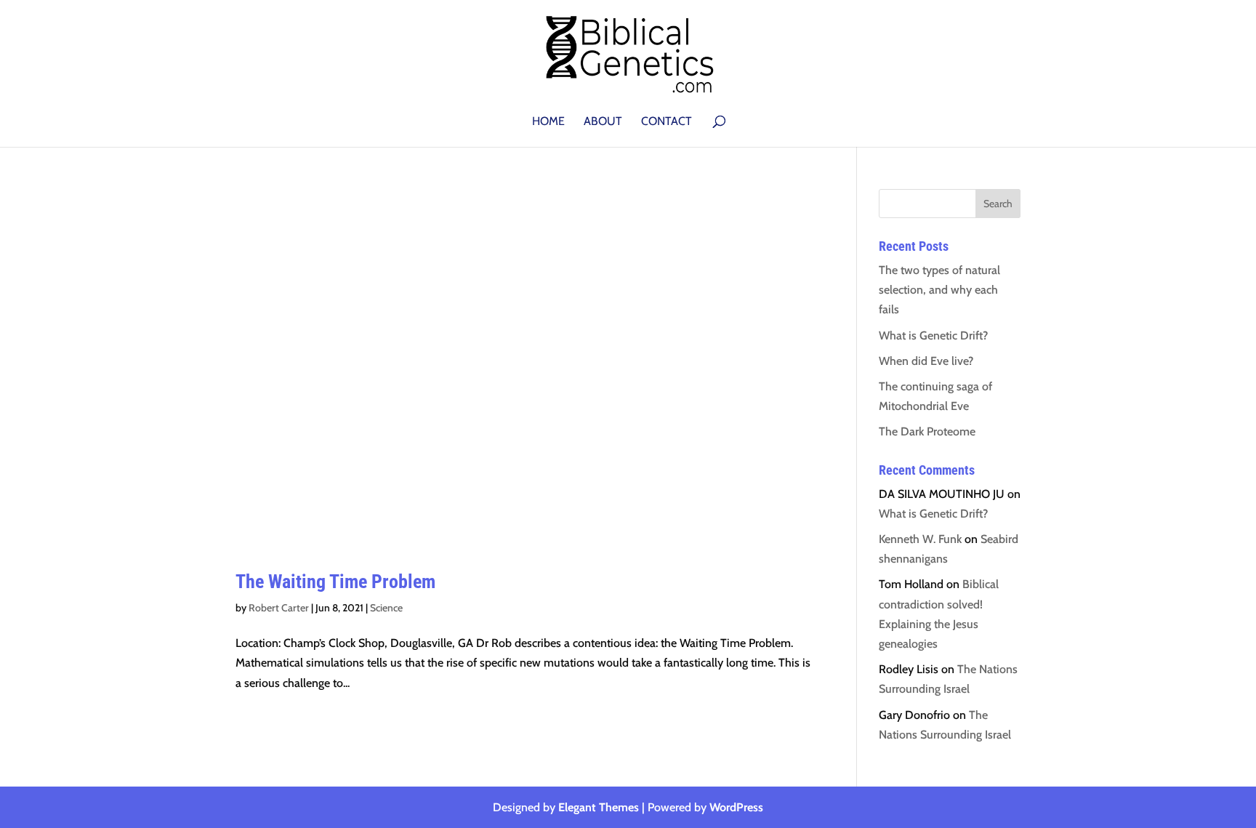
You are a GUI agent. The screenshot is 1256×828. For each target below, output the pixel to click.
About (603, 122)
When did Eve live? (926, 361)
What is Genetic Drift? (933, 335)
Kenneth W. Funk (920, 539)
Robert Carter (279, 607)
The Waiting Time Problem (335, 581)
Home (548, 122)
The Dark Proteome (927, 431)
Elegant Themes (598, 807)
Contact (666, 122)
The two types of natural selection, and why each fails (939, 289)
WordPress (736, 807)
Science (386, 607)
